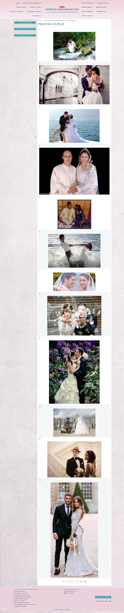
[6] (74, 250)
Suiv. (81, 581)
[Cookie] (3, 609)
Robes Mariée (17, 603)
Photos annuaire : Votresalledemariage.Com (54, 20)
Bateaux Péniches (21, 7)
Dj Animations (17, 597)
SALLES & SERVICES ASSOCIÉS (25, 22)
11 (39, 439)
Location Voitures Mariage (16, 11)
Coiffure (26, 599)
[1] (74, 46)
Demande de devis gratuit (72, 589)
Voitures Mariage (26, 597)
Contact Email (70, 593)
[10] (74, 422)
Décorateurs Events (102, 3)
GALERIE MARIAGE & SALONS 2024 (25, 35)
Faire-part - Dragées (19, 601)
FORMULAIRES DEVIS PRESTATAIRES (24, 29)
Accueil (18, 3)
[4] (74, 171)
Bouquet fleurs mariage (20, 606)
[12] (74, 530)
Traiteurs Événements (88, 3)
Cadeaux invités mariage (30, 604)
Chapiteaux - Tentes (35, 7)
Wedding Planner (101, 11)
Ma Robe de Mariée (87, 7)
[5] (74, 214)
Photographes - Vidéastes (34, 11)
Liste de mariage (18, 604)
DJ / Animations (36, 15)
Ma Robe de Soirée (101, 7)
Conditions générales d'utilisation (62, 609)
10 (40, 406)
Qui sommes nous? (71, 591)
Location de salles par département (31, 3)
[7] (74, 281)
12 (40, 480)
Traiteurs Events (26, 595)
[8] (74, 315)
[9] (74, 372)
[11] (74, 459)
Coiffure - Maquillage (87, 11)
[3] (74, 126)
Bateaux (23, 591)
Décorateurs (17, 595)
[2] (74, 84)
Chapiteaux (17, 591)
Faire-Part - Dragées (87, 15)
